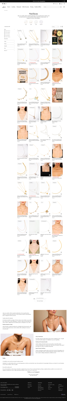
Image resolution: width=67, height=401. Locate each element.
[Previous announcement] (3, 1)
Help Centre (39, 386)
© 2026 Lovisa (16, 394)
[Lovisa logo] (4, 7)
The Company (29, 384)
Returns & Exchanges (41, 388)
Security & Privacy (10, 394)
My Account (39, 390)
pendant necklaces (33, 17)
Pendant (41, 24)
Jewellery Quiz (60, 390)
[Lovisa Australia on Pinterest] (12, 390)
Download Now (37, 1)
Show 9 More (6, 38)
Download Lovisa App (51, 384)
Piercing (49, 388)
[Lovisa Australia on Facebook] (2, 4)
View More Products (40, 300)
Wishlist (49, 386)
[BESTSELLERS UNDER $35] (57, 37)
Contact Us (39, 384)
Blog (59, 387)
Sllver (31, 24)
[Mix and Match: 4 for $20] (57, 95)
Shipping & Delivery (40, 387)
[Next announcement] (62, 1)
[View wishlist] (64, 4)
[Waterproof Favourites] (22, 75)
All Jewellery (6, 10)
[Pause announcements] (64, 1)
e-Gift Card (59, 384)
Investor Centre (30, 386)
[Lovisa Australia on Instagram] (4, 4)
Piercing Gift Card (60, 386)
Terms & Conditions (3, 394)
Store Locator (50, 387)
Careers (29, 387)
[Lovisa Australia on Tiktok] (10, 390)
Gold (26, 24)
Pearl (36, 24)
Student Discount (60, 388)
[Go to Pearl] (60, 7)
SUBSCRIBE (16, 387)
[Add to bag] (26, 42)
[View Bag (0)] (64, 7)
